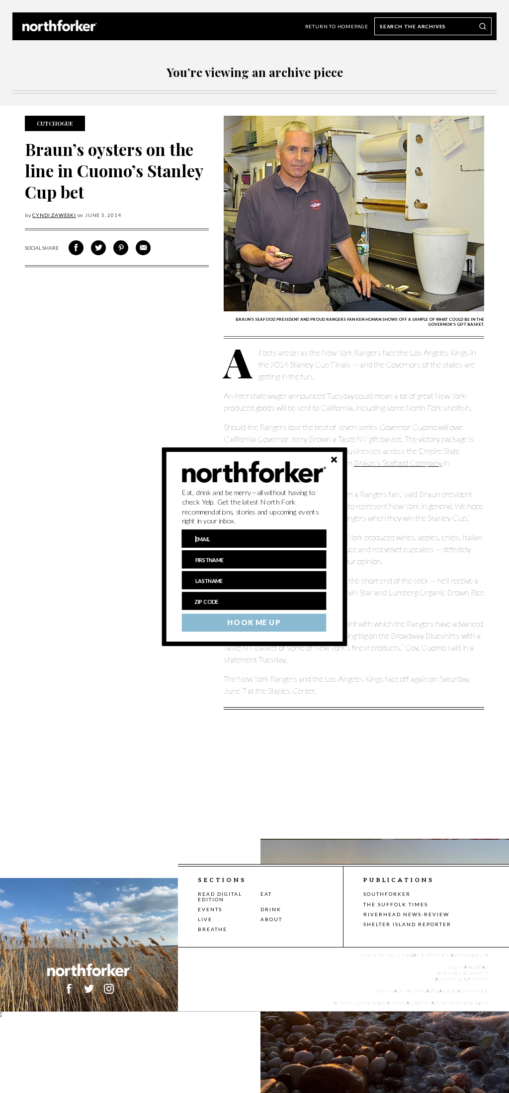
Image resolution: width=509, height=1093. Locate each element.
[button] (254, 506)
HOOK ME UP (253, 622)
